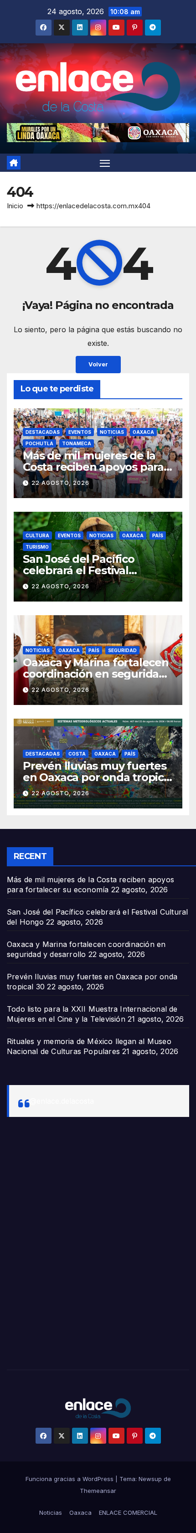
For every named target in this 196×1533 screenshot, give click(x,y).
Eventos (79, 432)
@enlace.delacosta (62, 1101)
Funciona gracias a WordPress (70, 1478)
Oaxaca (143, 432)
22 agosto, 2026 (60, 482)
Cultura (37, 535)
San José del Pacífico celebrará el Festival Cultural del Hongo (78, 570)
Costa (77, 753)
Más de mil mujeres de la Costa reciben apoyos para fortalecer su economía (93, 467)
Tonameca (76, 443)
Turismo (37, 547)
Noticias (112, 432)
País (157, 535)
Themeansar (98, 1490)
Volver (98, 364)
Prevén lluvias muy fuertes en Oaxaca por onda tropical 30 (98, 777)
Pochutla (39, 443)
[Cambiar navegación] (105, 162)
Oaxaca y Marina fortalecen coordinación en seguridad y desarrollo (96, 674)
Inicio (15, 205)
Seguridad (122, 650)
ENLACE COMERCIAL (128, 1512)
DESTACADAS (43, 432)
